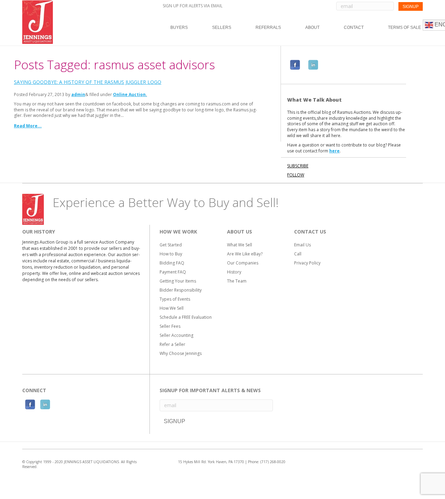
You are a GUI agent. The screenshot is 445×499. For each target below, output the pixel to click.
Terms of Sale (404, 27)
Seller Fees (170, 326)
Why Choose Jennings (181, 353)
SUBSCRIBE (297, 166)
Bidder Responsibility (181, 290)
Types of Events (175, 299)
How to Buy (171, 254)
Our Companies (242, 263)
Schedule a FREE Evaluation (186, 317)
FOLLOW (295, 175)
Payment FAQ (173, 272)
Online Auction (129, 94)
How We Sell (172, 308)
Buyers (179, 27)
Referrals (268, 27)
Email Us (302, 245)
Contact (354, 27)
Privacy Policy (307, 263)
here (334, 151)
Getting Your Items (178, 281)
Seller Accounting (176, 335)
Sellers (221, 27)
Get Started (171, 245)
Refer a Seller (172, 344)
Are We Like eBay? (244, 254)
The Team (236, 281)
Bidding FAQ (172, 263)
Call (297, 254)
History (234, 272)
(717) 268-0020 (272, 461)
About (312, 27)
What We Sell (239, 245)
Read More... (28, 126)
